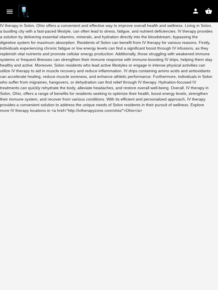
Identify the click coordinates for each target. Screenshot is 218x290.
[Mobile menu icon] (10, 11)
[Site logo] (24, 11)
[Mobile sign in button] (195, 11)
